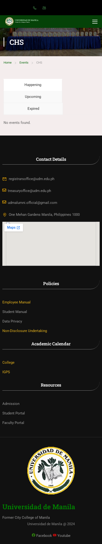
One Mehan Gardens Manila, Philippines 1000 (44, 214)
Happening (32, 85)
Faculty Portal (13, 423)
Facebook (43, 536)
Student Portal (13, 413)
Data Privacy (12, 321)
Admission (10, 404)
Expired (33, 108)
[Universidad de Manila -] (24, 21)
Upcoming (33, 97)
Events (23, 62)
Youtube (63, 536)
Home (8, 62)
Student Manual (14, 312)
